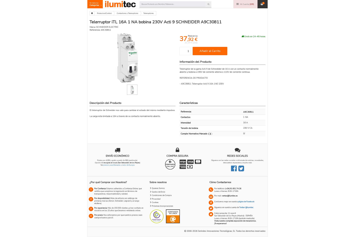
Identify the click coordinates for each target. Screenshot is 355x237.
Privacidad (155, 199)
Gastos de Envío (158, 192)
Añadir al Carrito (210, 51)
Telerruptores (148, 13)
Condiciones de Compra (161, 195)
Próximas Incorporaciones (162, 206)
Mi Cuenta (247, 4)
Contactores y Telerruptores (127, 13)
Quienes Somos (158, 188)
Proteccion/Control (104, 13)
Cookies (155, 202)
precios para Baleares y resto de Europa (119, 165)
